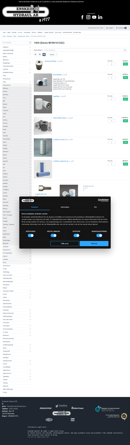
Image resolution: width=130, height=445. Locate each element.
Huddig (5, 148)
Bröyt (4, 107)
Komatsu (5, 180)
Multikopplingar (7, 316)
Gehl (4, 132)
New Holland (6, 211)
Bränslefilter (57, 75)
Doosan (5, 123)
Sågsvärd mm (7, 373)
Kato (4, 170)
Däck (4, 75)
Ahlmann (5, 88)
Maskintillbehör (7, 307)
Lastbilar (5, 259)
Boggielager (6, 63)
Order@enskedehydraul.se (16, 406)
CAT (4, 116)
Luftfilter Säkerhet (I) (60, 161)
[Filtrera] (125, 50)
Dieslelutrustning (8, 72)
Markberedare (7, 303)
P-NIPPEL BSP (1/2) (40, 194)
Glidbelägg (6, 272)
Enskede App (77, 32)
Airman (5, 91)
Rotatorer (6, 335)
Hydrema (5, 151)
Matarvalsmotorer (8, 313)
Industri (5, 256)
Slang (4, 348)
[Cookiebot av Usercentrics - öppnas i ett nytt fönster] (99, 200)
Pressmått (6, 322)
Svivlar (5, 364)
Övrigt (5, 392)
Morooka (5, 202)
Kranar (5, 294)
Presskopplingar (8, 329)
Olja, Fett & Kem (7, 319)
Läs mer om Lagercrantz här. (39, 437)
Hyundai (5, 161)
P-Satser (5, 332)
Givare (5, 268)
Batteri (5, 56)
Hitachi (5, 145)
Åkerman (5, 243)
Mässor (34, 32)
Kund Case (58, 32)
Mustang (5, 205)
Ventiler (5, 379)
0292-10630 (13, 409)
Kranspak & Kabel (8, 291)
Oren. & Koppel (7, 215)
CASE (4, 113)
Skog (4, 262)
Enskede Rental (67, 32)
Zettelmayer (6, 240)
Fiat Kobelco (6, 139)
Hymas (5, 158)
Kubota (5, 177)
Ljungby (5, 186)
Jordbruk (5, 246)
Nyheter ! (40, 32)
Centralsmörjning (8, 66)
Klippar (5, 287)
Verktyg (5, 383)
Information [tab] (65, 207)
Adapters (6, 47)
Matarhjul (6, 310)
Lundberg (6, 189)
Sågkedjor (6, 376)
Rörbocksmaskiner (8, 338)
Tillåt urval (64, 243)
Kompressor (6, 249)
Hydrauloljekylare (8, 281)
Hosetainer (6, 284)
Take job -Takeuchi (8, 224)
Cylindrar (5, 69)
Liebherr (5, 183)
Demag (5, 120)
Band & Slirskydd (8, 53)
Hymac (5, 154)
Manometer (6, 300)
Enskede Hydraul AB (9, 401)
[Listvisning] (35, 54)
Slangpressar (7, 354)
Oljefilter (56, 96)
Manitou (5, 196)
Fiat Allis (5, 135)
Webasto (5, 386)
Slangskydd (6, 351)
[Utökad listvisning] (44, 54)
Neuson (5, 208)
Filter (14, 36)
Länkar (5, 297)
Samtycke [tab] (34, 207)
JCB (4, 164)
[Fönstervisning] (39, 54)
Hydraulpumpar (7, 278)
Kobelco (5, 173)
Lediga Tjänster (49, 32)
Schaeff (5, 221)
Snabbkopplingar (8, 344)
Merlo (4, 199)
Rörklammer (6, 341)
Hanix (4, 142)
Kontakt (14, 32)
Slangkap (6, 357)
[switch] (53, 235)
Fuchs (4, 129)
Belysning (6, 59)
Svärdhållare (6, 367)
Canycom (5, 110)
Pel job (5, 218)
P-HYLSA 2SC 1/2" (88, 186)
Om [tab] (95, 207)
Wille (4, 237)
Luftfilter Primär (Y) (60, 139)
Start (4, 32)
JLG (4, 167)
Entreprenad (21, 36)
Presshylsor (6, 325)
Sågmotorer (6, 370)
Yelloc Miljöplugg (8, 389)
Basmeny (9, 36)
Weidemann (6, 234)
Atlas (27, 36)
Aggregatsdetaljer (8, 50)
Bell (4, 101)
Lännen (5, 192)
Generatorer (6, 265)
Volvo (4, 231)
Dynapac (5, 126)
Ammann (5, 94)
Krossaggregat (7, 253)
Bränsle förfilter (50, 61)
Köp (125, 64)
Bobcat (5, 104)
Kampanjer (27, 32)
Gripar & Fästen (7, 275)
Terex (4, 227)
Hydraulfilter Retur (60, 118)
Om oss (20, 32)
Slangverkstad (7, 360)
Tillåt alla (94, 243)
